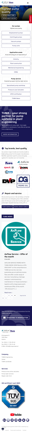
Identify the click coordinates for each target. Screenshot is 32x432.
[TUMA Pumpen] (7, 2)
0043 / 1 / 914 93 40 (9, 342)
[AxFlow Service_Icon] (16, 236)
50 (3, 298)
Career (3, 359)
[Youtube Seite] (16, 414)
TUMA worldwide (6, 362)
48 (12, 295)
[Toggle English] (27, 3)
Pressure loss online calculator (10, 371)
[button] (3, 429)
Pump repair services (8, 374)
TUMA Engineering (7, 357)
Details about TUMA (8, 15)
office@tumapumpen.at (12, 346)
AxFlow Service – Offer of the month (16, 255)
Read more (8, 292)
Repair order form (7, 376)
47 (8, 295)
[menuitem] (7, 430)
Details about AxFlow (9, 18)
